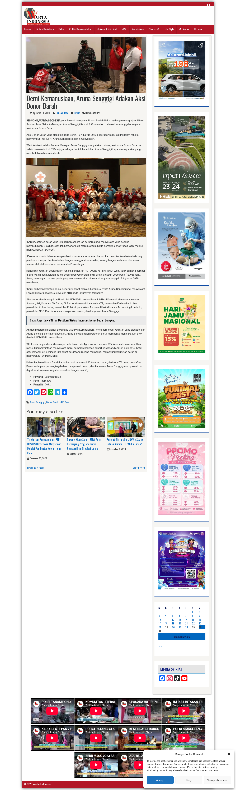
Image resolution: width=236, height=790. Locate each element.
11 (166, 619)
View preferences (217, 780)
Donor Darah (52, 402)
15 (193, 619)
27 (180, 627)
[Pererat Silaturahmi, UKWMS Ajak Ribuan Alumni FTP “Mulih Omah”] (126, 426)
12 (173, 619)
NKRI (124, 29)
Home (27, 29)
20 (180, 623)
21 (186, 623)
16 (200, 619)
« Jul (160, 646)
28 (186, 627)
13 (180, 619)
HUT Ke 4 (64, 402)
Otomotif (154, 29)
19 (173, 623)
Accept (160, 780)
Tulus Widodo (61, 113)
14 (186, 619)
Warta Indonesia (42, 784)
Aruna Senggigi (37, 402)
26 (173, 627)
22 (193, 623)
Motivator (184, 29)
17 (159, 623)
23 (200, 623)
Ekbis (61, 29)
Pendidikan (138, 29)
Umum (198, 29)
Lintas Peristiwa (45, 29)
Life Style (169, 29)
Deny (189, 780)
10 (159, 619)
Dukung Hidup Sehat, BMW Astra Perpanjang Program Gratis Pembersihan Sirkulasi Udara (84, 444)
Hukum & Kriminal (107, 29)
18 (166, 623)
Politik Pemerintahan (80, 29)
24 (159, 627)
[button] (229, 754)
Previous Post (36, 468)
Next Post (138, 468)
